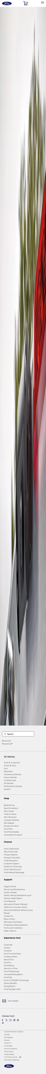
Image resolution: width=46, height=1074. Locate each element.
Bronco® (6, 740)
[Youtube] (10, 1020)
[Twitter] (6, 1020)
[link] (7, 1035)
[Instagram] (14, 1020)
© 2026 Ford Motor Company (13, 1032)
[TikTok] (3, 1023)
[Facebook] (3, 1020)
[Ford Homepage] (9, 1067)
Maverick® (7, 743)
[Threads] (18, 1020)
